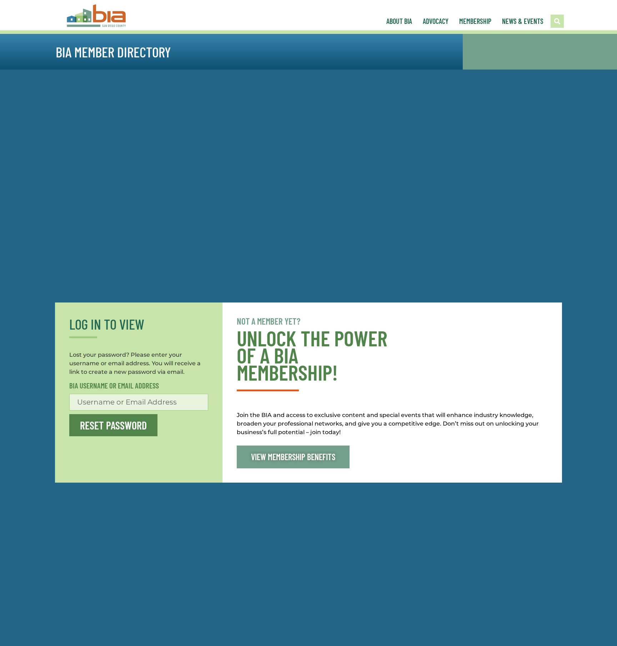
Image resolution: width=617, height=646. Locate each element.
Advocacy (435, 21)
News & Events (522, 21)
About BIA (399, 21)
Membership (475, 21)
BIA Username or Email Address (114, 386)
